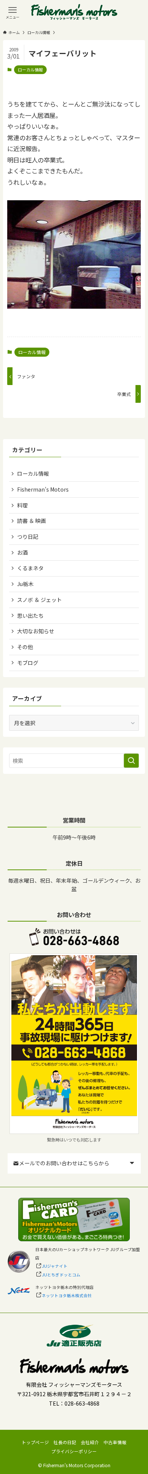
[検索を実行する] (131, 760)
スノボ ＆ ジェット (39, 599)
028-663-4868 (82, 1403)
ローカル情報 (30, 70)
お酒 (22, 552)
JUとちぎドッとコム (61, 1275)
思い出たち (30, 615)
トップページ (35, 1442)
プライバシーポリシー (74, 1451)
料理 (22, 505)
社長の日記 (65, 1442)
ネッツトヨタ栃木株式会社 (67, 1295)
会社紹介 (90, 1442)
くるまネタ (30, 568)
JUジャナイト (55, 1266)
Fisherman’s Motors (43, 489)
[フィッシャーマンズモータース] (74, 12)
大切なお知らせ (35, 631)
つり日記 (27, 536)
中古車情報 (115, 1442)
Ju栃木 (25, 584)
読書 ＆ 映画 (31, 520)
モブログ (27, 663)
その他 (25, 647)
